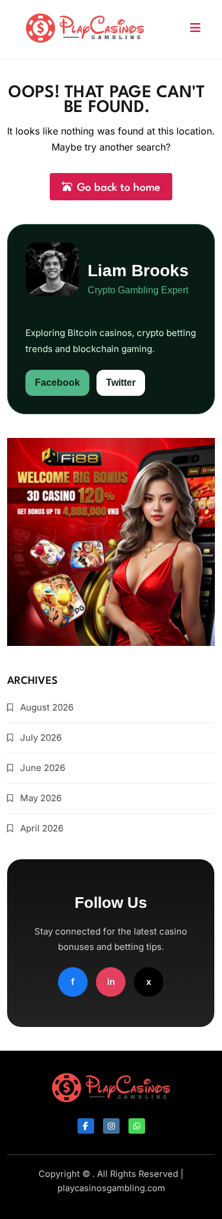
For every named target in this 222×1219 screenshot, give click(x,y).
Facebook (57, 382)
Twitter (121, 382)
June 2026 (42, 767)
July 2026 (41, 737)
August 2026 (46, 707)
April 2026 (41, 828)
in (111, 981)
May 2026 (41, 798)
